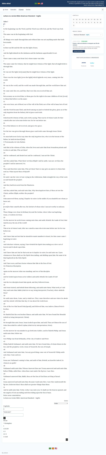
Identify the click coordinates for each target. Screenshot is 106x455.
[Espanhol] (39, 3)
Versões (28, 9)
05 (85, 19)
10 (100, 19)
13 (79, 22)
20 (100, 22)
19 (97, 22)
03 (79, 19)
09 (97, 19)
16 (88, 22)
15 (85, 22)
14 (82, 22)
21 (73, 25)
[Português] (36, 3)
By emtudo (5, 453)
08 (94, 19)
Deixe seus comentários (12, 395)
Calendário (13, 9)
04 (82, 19)
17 (91, 22)
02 (76, 19)
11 (73, 22)
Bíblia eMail (6, 3)
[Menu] (102, 9)
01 (73, 19)
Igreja (22, 9)
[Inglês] (42, 3)
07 (91, 19)
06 (88, 19)
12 (76, 22)
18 (94, 22)
